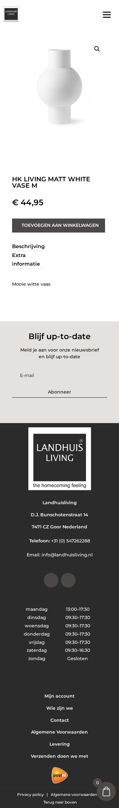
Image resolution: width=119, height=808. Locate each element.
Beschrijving (28, 246)
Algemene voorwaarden (74, 794)
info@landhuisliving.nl (67, 555)
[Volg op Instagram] (51, 580)
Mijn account (59, 696)
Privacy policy (31, 794)
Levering (60, 744)
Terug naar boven (60, 802)
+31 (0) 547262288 (70, 541)
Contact (59, 720)
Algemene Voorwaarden (59, 732)
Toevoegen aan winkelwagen (60, 225)
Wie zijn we (59, 708)
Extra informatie (26, 259)
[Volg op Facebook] (68, 580)
